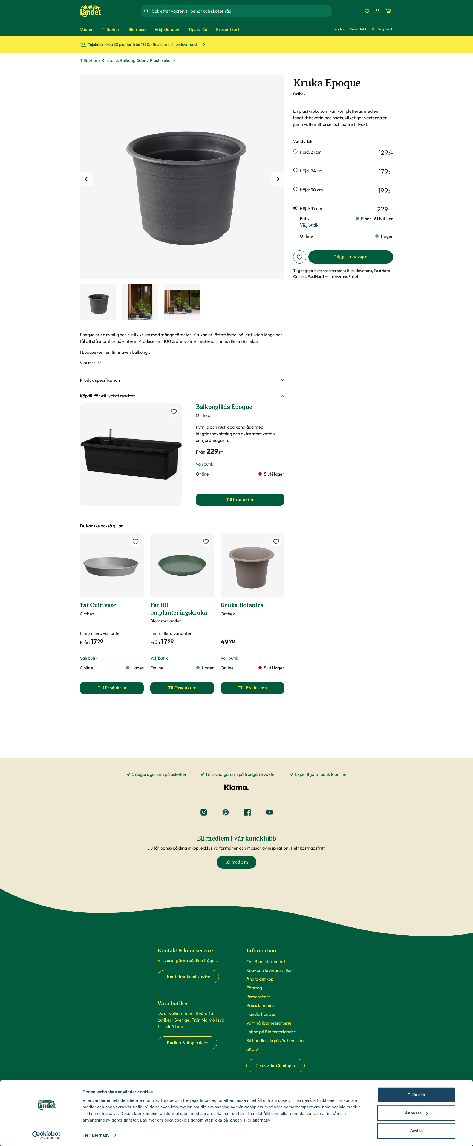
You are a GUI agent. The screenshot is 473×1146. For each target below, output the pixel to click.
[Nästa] (277, 179)
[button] (182, 380)
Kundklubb (358, 29)
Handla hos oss (260, 1014)
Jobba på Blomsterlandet (271, 1031)
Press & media (260, 1005)
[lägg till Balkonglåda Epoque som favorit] (174, 412)
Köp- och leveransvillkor (269, 970)
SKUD (252, 1049)
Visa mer (87, 362)
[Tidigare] (86, 179)
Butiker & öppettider (187, 1042)
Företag (338, 29)
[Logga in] (377, 11)
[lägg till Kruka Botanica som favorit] (276, 542)
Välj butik (385, 29)
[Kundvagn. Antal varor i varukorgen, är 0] (388, 11)
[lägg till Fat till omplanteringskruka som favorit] (206, 542)
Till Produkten (120, 690)
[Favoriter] (367, 11)
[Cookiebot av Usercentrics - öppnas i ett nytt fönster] (46, 1135)
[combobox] (242, 11)
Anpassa (413, 1112)
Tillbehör (89, 60)
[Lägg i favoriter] (299, 257)
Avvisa (416, 1130)
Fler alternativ (96, 1135)
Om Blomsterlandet (265, 961)
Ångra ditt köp (259, 979)
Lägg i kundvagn (350, 256)
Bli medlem (236, 862)
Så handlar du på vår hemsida (275, 1040)
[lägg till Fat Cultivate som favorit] (135, 542)
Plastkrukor (161, 60)
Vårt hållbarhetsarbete (269, 1023)
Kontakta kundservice (188, 976)
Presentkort (258, 996)
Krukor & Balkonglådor (124, 60)
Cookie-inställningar (275, 1065)
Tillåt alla (416, 1095)
